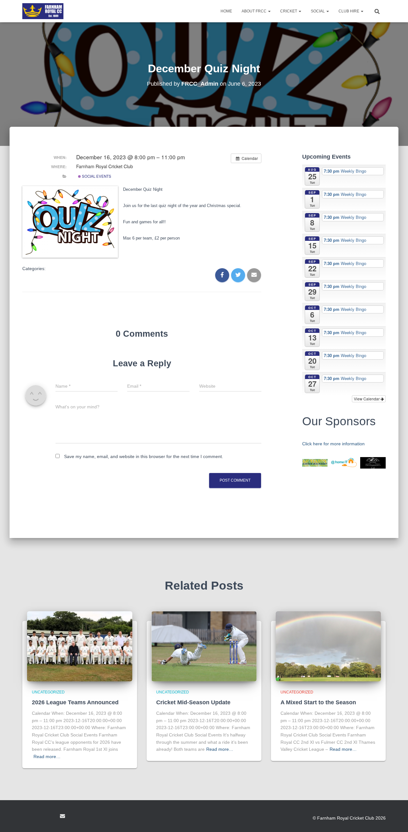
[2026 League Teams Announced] (79, 645)
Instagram (50, 817)
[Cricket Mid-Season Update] (204, 645)
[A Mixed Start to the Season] (328, 645)
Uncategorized (48, 692)
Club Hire (349, 11)
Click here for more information (333, 443)
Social (318, 11)
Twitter (39, 817)
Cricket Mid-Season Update (193, 702)
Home (226, 11)
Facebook (27, 817)
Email (62, 816)
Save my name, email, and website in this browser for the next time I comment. (143, 456)
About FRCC (254, 11)
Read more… (47, 756)
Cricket (289, 11)
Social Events (96, 176)
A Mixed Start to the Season (318, 702)
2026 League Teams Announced (75, 702)
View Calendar (367, 398)
